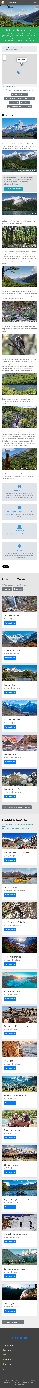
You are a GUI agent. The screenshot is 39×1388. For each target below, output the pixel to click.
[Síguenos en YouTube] (26, 1338)
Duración (19, 589)
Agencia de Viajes (19, 536)
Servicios (8, 1359)
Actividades (7, 47)
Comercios (8, 1364)
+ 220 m (26, 102)
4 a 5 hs (30, 98)
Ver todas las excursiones (13, 1322)
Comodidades (10, 1355)
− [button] (4, 59)
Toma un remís (9, 515)
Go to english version (19, 1376)
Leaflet (4, 85)
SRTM (26, 85)
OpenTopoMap (6, 86)
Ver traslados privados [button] (14, 189)
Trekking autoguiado (17, 47)
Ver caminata (10, 623)
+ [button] (4, 56)
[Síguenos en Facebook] (17, 1338)
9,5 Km (15, 102)
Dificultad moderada (15, 98)
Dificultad (8, 589)
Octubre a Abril (16, 107)
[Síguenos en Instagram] (13, 1338)
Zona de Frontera (20, 94)
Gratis (28, 107)
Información (9, 1345)
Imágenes (8, 1369)
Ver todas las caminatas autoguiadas (17, 807)
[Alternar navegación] (35, 2)
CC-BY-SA (12, 86)
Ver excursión (10, 860)
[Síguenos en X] (21, 1338)
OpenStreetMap (15, 85)
